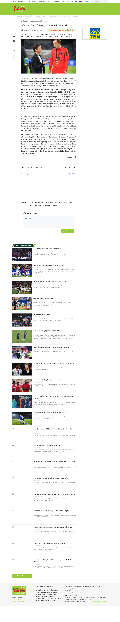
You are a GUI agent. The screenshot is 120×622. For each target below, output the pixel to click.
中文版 (62, 1)
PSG (31, 205)
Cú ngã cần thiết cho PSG (41, 314)
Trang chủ (13, 17)
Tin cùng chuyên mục (24, 245)
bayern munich (68, 202)
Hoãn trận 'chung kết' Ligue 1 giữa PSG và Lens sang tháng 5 (52, 511)
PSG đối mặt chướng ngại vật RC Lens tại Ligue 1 (48, 265)
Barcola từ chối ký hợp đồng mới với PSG (46, 331)
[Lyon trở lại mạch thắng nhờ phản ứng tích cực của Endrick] (22, 352)
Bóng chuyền (52, 17)
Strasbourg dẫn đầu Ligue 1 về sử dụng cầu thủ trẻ (49, 412)
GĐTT (60, 202)
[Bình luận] (14, 55)
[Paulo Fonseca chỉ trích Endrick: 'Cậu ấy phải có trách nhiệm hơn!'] (22, 369)
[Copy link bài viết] (14, 50)
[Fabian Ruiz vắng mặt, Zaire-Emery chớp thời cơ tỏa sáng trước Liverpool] (22, 401)
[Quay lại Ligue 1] (14, 59)
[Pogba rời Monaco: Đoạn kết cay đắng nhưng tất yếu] (22, 287)
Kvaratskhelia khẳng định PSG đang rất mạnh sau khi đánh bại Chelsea (53, 561)
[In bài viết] (14, 45)
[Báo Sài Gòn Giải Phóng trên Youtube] (79, 2)
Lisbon (31, 202)
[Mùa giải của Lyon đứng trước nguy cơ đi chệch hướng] (22, 483)
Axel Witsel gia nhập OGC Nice (43, 298)
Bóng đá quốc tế (35, 17)
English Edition (41, 1)
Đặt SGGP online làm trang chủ (99, 601)
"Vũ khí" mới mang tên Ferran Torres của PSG (47, 249)
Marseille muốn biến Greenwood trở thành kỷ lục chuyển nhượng (54, 494)
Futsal (44, 17)
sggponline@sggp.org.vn (19, 601)
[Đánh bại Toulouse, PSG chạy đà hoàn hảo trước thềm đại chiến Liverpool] (22, 434)
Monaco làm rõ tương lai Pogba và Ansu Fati (47, 380)
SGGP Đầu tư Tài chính (53, 1)
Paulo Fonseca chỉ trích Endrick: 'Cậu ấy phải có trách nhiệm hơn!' (54, 363)
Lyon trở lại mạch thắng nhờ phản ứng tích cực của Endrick (52, 347)
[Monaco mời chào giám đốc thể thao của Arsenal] (22, 549)
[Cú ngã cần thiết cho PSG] (22, 320)
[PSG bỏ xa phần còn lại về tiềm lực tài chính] (22, 450)
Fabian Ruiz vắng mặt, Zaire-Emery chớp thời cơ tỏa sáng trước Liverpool (53, 397)
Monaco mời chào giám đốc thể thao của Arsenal (49, 543)
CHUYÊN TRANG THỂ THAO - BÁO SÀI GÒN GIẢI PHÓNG (19, 9)
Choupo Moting (49, 202)
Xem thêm (21, 575)
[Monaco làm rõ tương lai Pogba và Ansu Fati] (22, 385)
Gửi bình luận (69, 231)
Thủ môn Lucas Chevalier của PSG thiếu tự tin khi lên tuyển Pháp (54, 462)
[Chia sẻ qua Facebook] (14, 32)
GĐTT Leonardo (39, 202)
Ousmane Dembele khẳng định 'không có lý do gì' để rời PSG (52, 527)
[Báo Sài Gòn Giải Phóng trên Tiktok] (81, 2)
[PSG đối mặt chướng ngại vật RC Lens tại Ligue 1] (22, 270)
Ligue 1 (46, 21)
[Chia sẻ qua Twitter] (14, 36)
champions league (38, 205)
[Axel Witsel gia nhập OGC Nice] (22, 303)
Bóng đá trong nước (22, 17)
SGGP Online (32, 1)
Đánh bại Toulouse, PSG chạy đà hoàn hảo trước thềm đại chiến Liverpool (53, 430)
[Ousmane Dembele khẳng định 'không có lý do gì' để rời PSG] (22, 532)
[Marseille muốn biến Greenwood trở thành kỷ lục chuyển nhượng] (22, 499)
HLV (56, 202)
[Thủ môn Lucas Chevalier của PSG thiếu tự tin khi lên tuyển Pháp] (22, 467)
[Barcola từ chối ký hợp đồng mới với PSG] (22, 336)
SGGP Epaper (70, 1)
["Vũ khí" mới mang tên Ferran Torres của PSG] (22, 254)
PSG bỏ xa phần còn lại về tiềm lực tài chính (47, 445)
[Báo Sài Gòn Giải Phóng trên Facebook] (76, 2)
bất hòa (55, 205)
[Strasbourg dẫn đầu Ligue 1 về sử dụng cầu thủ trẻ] (22, 418)
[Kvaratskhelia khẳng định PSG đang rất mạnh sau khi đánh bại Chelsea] (22, 565)
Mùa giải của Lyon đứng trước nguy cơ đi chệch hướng (50, 478)
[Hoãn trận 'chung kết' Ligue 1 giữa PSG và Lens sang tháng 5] (22, 516)
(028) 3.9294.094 (17, 599)
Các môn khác (61, 17)
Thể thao (24, 21)
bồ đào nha (48, 205)
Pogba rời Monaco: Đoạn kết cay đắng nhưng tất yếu (50, 281)
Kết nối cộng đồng (73, 17)
